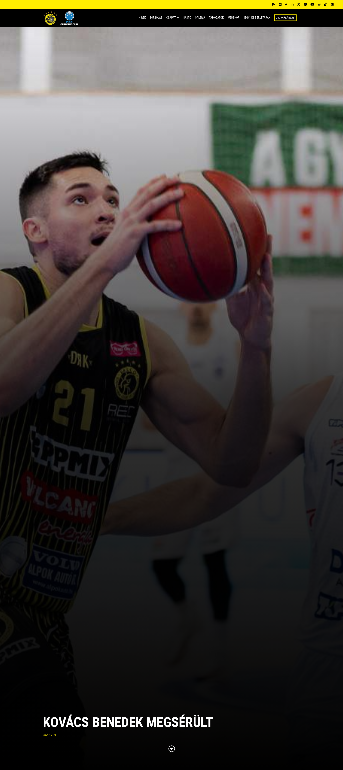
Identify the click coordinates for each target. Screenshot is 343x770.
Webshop (234, 17)
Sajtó (187, 17)
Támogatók (216, 17)
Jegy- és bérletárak (256, 17)
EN (332, 4)
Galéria (200, 17)
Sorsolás (156, 17)
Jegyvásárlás (285, 17)
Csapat (171, 17)
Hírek (142, 17)
